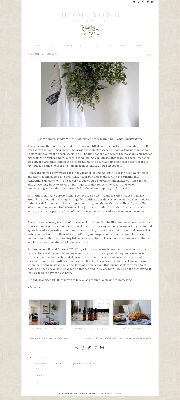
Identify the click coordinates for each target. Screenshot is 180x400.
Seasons (68, 46)
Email (38, 376)
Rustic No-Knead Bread (132, 328)
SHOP (97, 46)
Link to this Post (132, 354)
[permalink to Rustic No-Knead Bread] (132, 312)
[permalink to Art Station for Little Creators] (47, 312)
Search (123, 46)
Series (83, 46)
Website (39, 383)
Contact (139, 46)
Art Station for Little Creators (47, 328)
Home (39, 46)
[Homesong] (90, 41)
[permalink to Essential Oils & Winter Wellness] (90, 312)
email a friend (145, 354)
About (53, 46)
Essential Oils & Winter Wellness (90, 328)
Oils (110, 46)
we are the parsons (113, 393)
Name (38, 368)
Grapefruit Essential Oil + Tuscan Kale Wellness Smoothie (117, 338)
